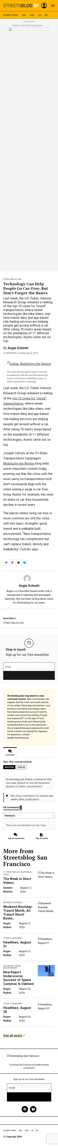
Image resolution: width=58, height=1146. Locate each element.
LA (39, 15)
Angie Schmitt (18, 348)
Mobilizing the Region (18, 463)
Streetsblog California (18, 872)
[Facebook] (25, 1109)
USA (32, 15)
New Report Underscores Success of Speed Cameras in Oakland (18, 978)
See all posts (12, 1035)
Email (8, 666)
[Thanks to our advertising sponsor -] (29, 148)
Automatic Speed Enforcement (12, 967)
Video (6, 875)
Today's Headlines (12, 938)
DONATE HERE (10, 15)
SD (46, 15)
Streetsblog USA (12, 279)
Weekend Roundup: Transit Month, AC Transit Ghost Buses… (17, 912)
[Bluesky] (33, 1109)
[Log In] (44, 6)
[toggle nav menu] (53, 5)
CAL (24, 15)
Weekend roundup (12, 902)
